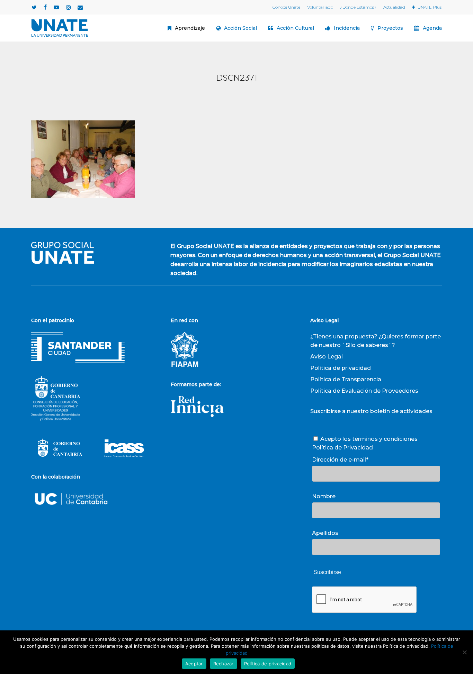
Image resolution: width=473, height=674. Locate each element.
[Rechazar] (464, 652)
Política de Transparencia (345, 379)
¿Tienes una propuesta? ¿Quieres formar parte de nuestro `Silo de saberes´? (375, 340)
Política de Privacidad (342, 447)
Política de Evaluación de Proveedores (364, 391)
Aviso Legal (326, 356)
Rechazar (223, 663)
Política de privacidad (340, 368)
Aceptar (194, 663)
